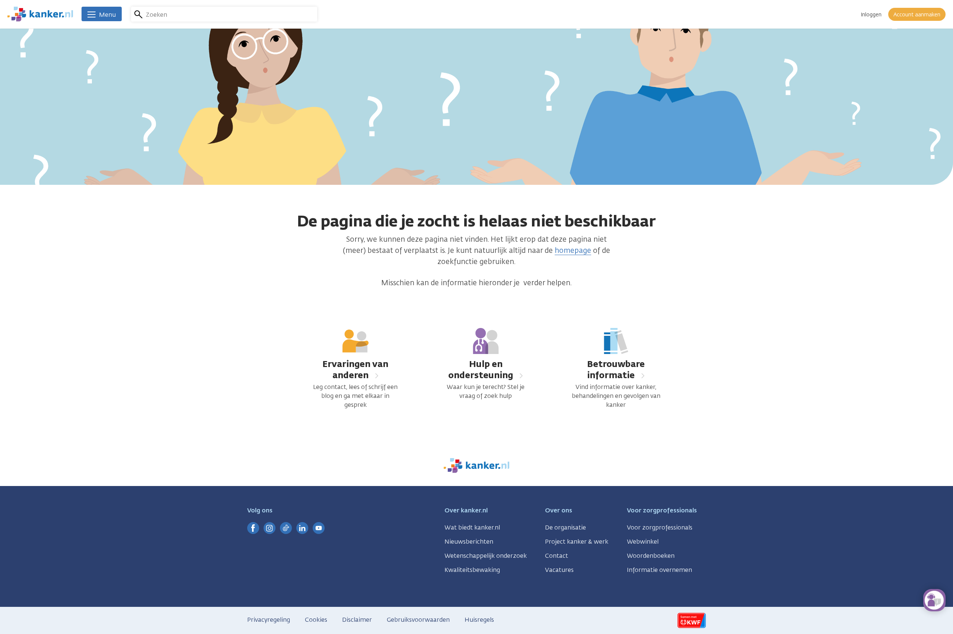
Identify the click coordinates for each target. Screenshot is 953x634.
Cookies (316, 620)
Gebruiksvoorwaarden (418, 620)
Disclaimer (357, 620)
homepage (573, 250)
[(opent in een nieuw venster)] (253, 528)
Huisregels (479, 620)
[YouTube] (319, 528)
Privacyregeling (268, 620)
